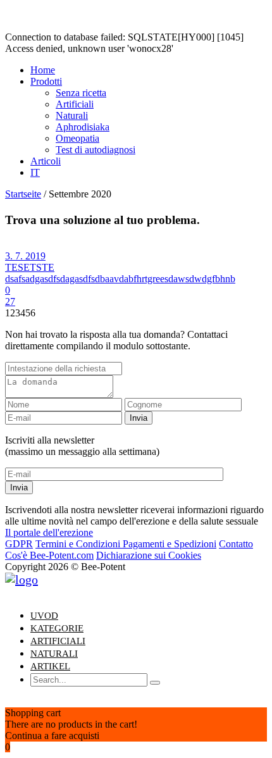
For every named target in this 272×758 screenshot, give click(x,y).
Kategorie (56, 628)
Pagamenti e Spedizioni (169, 543)
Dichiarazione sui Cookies (148, 555)
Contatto (236, 543)
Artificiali (75, 104)
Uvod (44, 616)
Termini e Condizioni (79, 543)
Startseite (23, 194)
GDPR (19, 543)
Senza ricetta (81, 92)
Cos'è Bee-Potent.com (49, 555)
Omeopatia (77, 138)
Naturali (72, 115)
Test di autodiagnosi (95, 149)
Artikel (50, 666)
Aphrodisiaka (82, 126)
